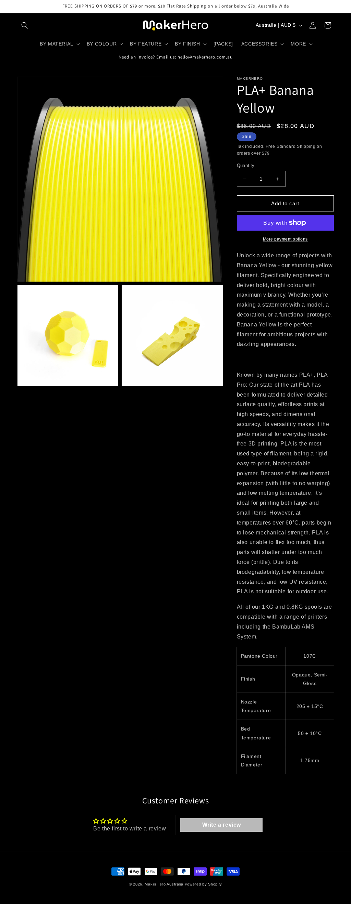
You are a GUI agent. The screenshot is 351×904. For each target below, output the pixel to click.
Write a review (221, 825)
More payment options (285, 239)
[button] (24, 25)
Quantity (246, 165)
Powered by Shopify (203, 884)
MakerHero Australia (164, 884)
